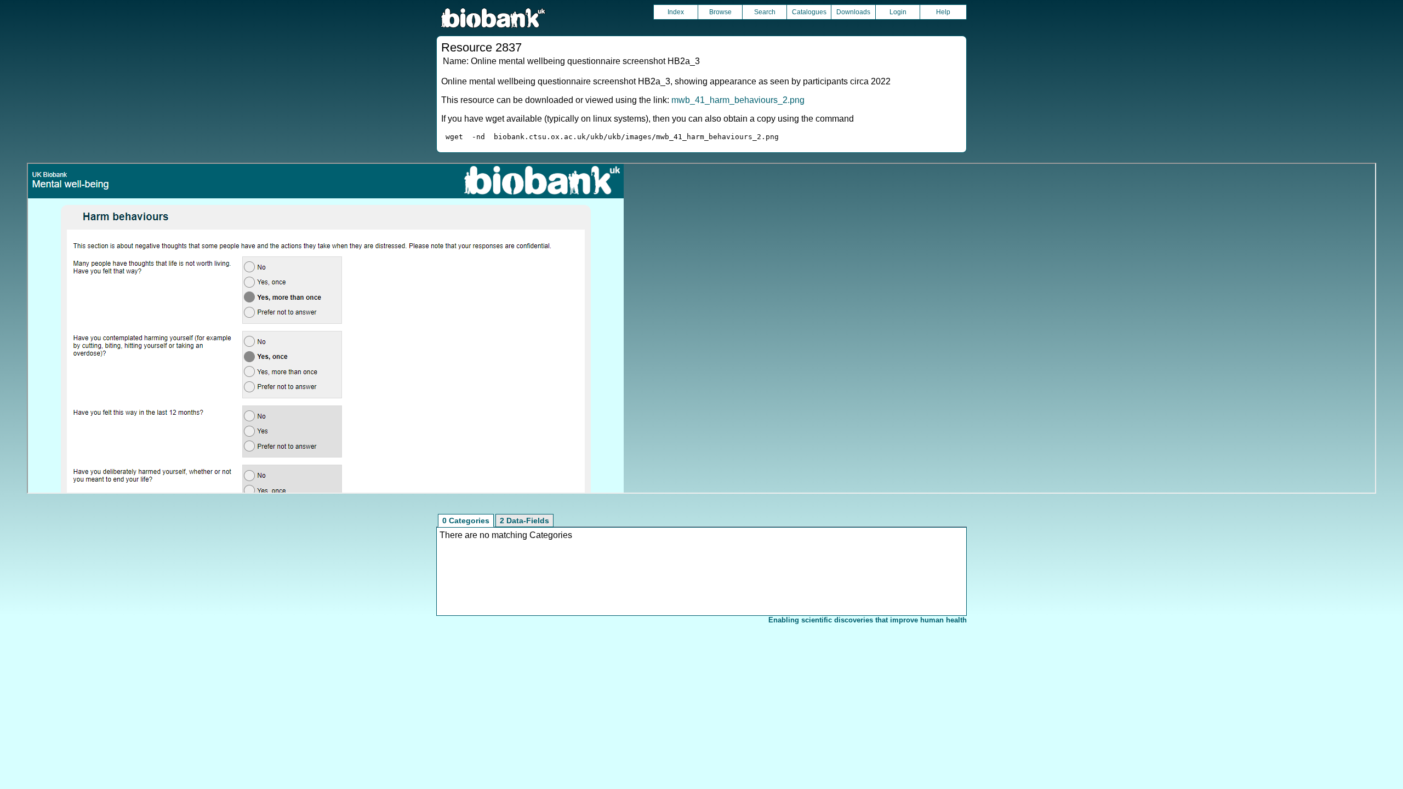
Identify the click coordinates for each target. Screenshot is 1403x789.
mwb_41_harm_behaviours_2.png (738, 100)
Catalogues (809, 12)
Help (943, 12)
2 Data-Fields (524, 520)
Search (764, 12)
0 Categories (465, 520)
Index (676, 12)
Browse (720, 12)
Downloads (853, 12)
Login (897, 12)
